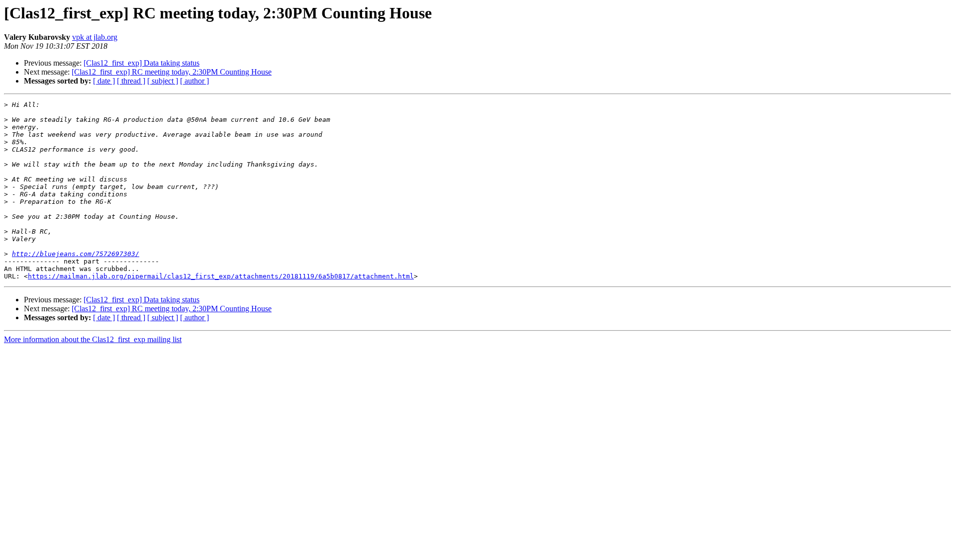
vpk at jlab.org (94, 37)
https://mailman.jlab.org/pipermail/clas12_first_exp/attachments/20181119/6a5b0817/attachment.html (221, 276)
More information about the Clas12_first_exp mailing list (93, 339)
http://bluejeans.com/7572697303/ (75, 254)
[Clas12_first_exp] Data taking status (141, 63)
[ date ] (104, 81)
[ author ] (194, 81)
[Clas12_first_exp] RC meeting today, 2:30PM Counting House (172, 72)
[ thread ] (131, 81)
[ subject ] (162, 81)
